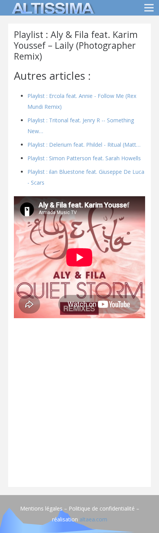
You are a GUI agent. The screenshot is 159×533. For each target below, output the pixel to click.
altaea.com (93, 519)
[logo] (51, 8)
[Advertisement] (79, 401)
